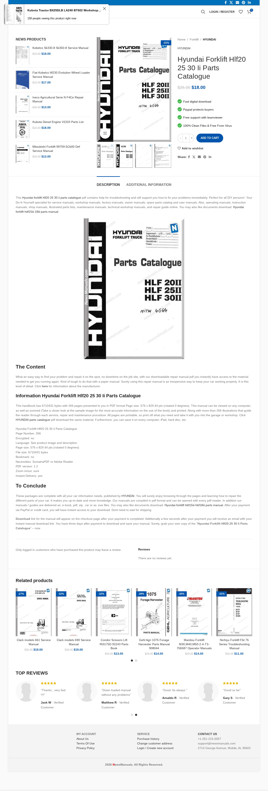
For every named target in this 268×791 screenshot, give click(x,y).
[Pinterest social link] (204, 157)
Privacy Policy (85, 748)
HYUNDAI (209, 39)
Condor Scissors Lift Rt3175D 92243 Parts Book (114, 644)
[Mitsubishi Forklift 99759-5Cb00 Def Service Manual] (22, 154)
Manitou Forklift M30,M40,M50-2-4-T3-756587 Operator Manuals (194, 644)
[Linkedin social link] (210, 157)
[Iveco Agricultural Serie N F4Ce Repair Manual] (22, 104)
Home (182, 39)
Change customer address (154, 743)
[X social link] (194, 157)
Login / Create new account (155, 748)
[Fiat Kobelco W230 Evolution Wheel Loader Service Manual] (22, 80)
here (45, 386)
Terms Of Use (85, 743)
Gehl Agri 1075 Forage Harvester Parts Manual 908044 (154, 644)
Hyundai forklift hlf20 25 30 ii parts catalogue (51, 197)
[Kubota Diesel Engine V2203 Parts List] (22, 129)
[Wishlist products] (241, 12)
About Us (82, 738)
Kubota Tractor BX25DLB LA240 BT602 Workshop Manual (64, 10)
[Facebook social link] (189, 157)
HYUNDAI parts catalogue (33, 419)
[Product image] (34, 612)
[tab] (108, 182)
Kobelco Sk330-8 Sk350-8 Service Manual (60, 48)
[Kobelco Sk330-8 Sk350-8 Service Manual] (22, 55)
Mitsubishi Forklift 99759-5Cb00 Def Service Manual (56, 148)
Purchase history (148, 738)
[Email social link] (199, 157)
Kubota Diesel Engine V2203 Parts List (58, 122)
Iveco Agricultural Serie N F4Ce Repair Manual (58, 99)
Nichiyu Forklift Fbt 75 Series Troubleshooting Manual (234, 644)
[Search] (203, 12)
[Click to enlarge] (105, 133)
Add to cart (210, 137)
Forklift (194, 39)
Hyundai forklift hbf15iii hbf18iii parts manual (194, 505)
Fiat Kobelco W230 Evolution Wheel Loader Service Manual (61, 74)
